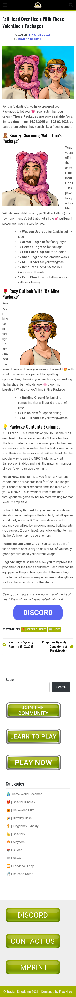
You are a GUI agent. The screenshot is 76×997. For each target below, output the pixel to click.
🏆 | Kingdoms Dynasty (22, 826)
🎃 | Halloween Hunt (20, 810)
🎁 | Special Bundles (34, 629)
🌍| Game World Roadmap (24, 794)
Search (10, 680)
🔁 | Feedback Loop (20, 866)
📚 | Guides (14, 850)
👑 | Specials (15, 834)
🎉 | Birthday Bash (19, 818)
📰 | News (54, 629)
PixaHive (65, 991)
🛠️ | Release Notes (19, 874)
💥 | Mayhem (15, 842)
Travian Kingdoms (29, 38)
